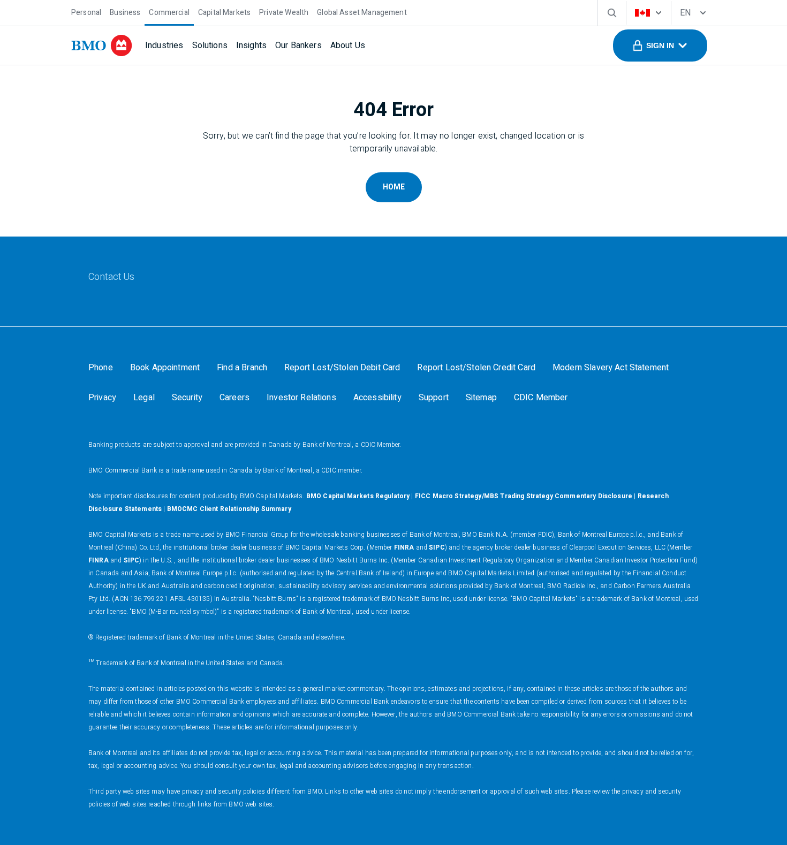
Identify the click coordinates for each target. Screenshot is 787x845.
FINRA (404, 547)
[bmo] (101, 45)
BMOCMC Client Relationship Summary (229, 509)
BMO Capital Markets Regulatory (358, 496)
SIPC (437, 547)
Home (394, 187)
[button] (660, 45)
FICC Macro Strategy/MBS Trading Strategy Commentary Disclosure (523, 496)
